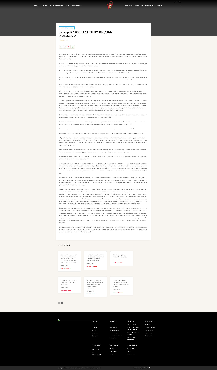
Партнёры (94, 336)
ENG (175, 2)
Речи (93, 352)
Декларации (113, 351)
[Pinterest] (69, 47)
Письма (112, 354)
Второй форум (149, 333)
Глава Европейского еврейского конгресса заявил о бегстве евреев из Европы (121, 283)
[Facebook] (61, 47)
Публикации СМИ (66, 28)
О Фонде (94, 327)
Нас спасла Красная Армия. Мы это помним (120, 255)
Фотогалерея (131, 348)
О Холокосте (113, 327)
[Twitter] (65, 47)
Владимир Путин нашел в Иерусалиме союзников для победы (69, 282)
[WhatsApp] (72, 47)
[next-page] (62, 303)
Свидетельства (131, 354)
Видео (129, 351)
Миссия (94, 330)
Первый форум (149, 336)
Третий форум (149, 330)
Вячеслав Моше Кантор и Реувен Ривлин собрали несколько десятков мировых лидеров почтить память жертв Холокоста (69, 258)
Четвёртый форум (150, 327)
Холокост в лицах (114, 330)
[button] (181, 5)
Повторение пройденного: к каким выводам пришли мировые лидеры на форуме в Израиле (95, 257)
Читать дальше (66, 268)
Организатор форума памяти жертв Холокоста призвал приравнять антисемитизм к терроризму (95, 284)
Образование (113, 338)
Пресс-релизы (95, 349)
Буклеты (112, 348)
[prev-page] (59, 303)
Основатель (95, 333)
